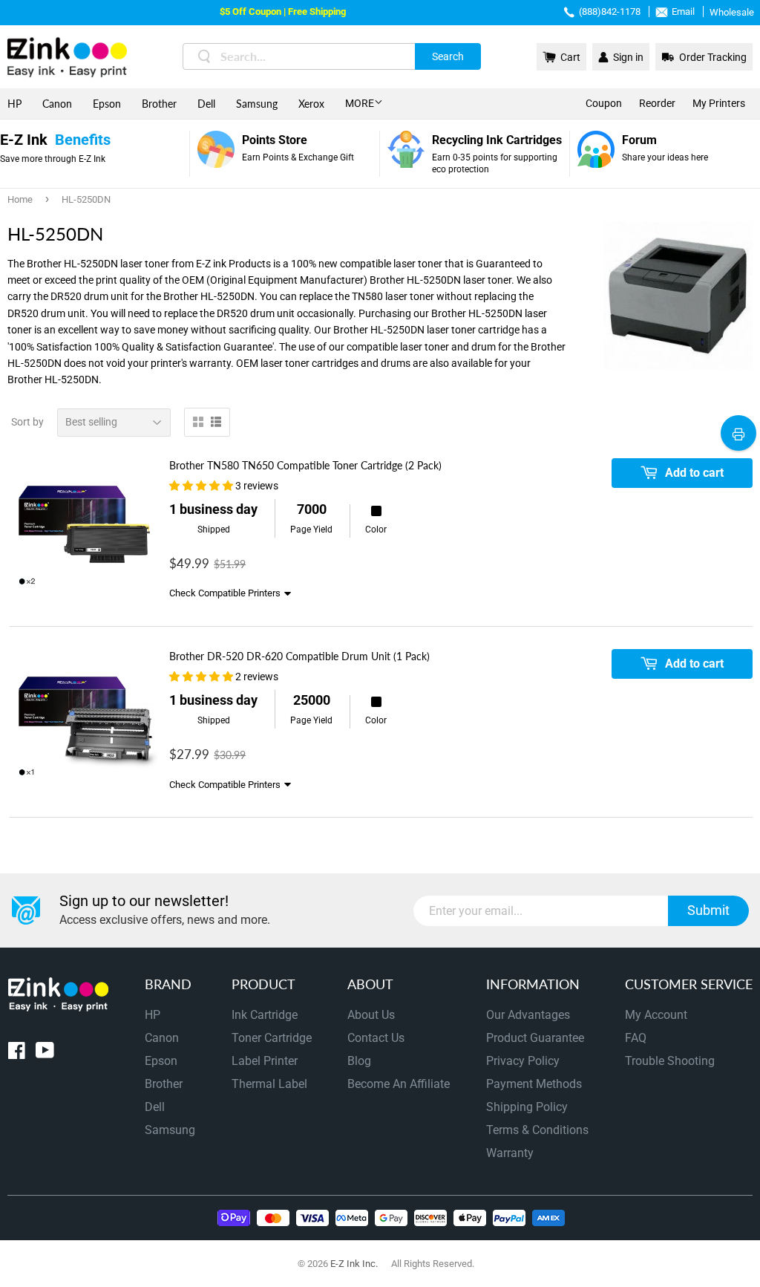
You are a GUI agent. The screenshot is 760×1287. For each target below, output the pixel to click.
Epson (107, 103)
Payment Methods (534, 1084)
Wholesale (732, 12)
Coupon (604, 103)
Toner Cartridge (272, 1038)
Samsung (257, 103)
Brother (159, 103)
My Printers (718, 103)
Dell (206, 103)
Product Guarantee (535, 1038)
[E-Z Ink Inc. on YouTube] (45, 1053)
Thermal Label (269, 1084)
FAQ (635, 1038)
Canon (57, 103)
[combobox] (332, 56)
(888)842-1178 (610, 11)
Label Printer (265, 1061)
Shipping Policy (527, 1107)
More (359, 103)
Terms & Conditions (537, 1130)
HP (14, 103)
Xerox (311, 103)
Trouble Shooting (670, 1061)
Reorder (657, 103)
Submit (708, 910)
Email (683, 11)
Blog (359, 1061)
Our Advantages (528, 1015)
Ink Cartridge (265, 1015)
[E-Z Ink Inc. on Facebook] (16, 1053)
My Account (656, 1015)
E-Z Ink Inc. (354, 1263)
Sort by (27, 422)
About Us (371, 1015)
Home (20, 199)
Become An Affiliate (398, 1084)
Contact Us (375, 1038)
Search (448, 56)
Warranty (510, 1153)
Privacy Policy (523, 1061)
